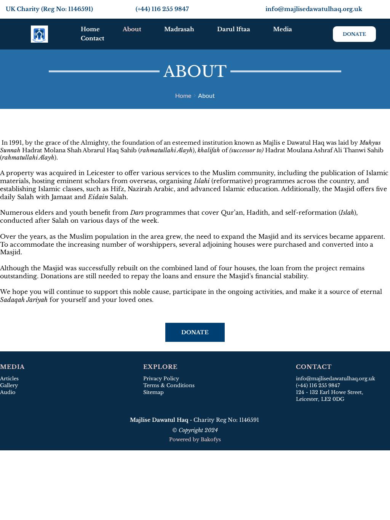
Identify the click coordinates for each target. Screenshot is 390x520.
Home (183, 95)
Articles (9, 378)
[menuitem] (90, 29)
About (206, 95)
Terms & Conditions (169, 385)
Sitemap (154, 392)
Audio (8, 392)
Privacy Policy (161, 378)
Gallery (9, 385)
